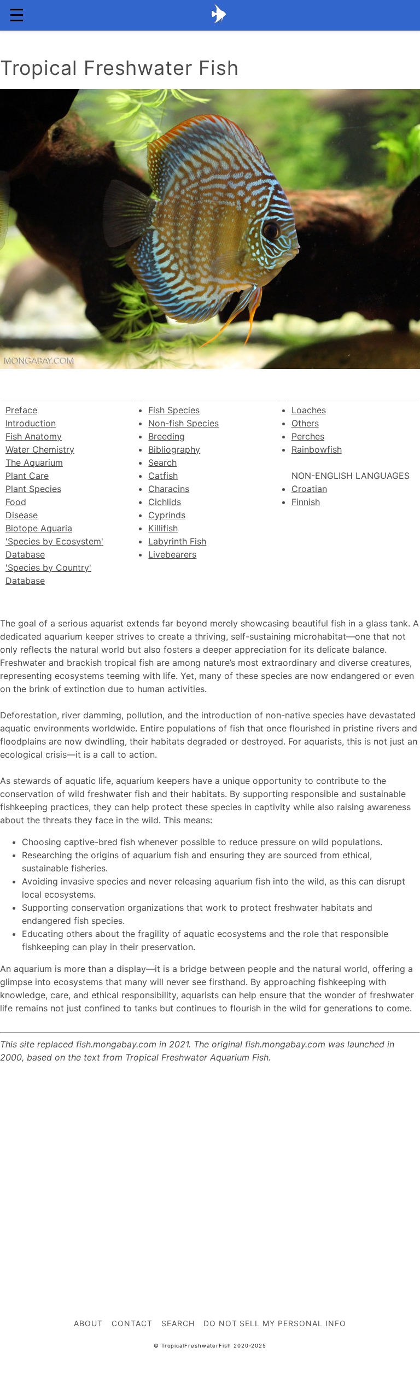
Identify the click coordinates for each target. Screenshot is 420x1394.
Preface (21, 410)
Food (15, 501)
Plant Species (33, 488)
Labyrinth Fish (177, 541)
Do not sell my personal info (274, 1323)
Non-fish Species (183, 423)
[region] (210, 1164)
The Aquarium (34, 462)
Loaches (308, 410)
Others (305, 423)
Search (162, 462)
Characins (168, 488)
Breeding (166, 436)
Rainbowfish (316, 449)
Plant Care (27, 475)
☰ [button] (17, 15)
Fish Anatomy (33, 436)
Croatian (309, 488)
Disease (21, 514)
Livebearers (172, 554)
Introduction (30, 423)
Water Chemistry (39, 449)
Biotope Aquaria (38, 528)
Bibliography (174, 449)
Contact (132, 1323)
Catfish (163, 475)
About (88, 1323)
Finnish (305, 501)
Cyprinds (166, 514)
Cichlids (164, 501)
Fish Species (174, 410)
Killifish (163, 528)
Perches (307, 436)
